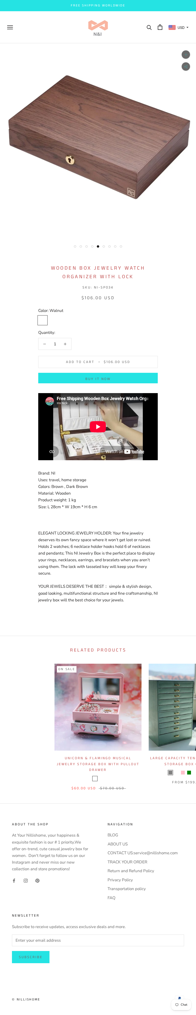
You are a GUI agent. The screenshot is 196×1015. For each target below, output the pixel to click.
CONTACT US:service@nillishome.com (143, 853)
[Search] (149, 27)
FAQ (111, 898)
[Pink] (183, 773)
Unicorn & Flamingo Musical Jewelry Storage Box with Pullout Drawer (98, 764)
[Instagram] (26, 880)
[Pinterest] (37, 880)
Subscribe (31, 957)
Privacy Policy (120, 880)
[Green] (189, 773)
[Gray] (170, 773)
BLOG (113, 835)
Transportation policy (127, 889)
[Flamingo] (95, 778)
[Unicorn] (101, 778)
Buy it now (98, 378)
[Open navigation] (10, 27)
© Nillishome (26, 999)
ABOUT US (118, 844)
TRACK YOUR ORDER (127, 862)
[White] (177, 773)
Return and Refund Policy (131, 871)
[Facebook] (14, 880)
